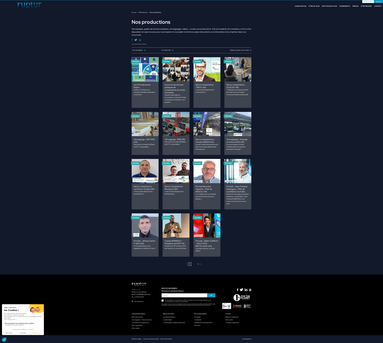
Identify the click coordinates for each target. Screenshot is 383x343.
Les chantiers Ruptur (169, 317)
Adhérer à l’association (232, 317)
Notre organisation (137, 325)
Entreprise (197, 317)
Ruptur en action (329, 6)
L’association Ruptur (138, 314)
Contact (378, 6)
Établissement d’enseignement (203, 322)
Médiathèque (143, 12)
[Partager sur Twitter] (136, 40)
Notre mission (136, 328)
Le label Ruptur (167, 320)
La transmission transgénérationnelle (174, 322)
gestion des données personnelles (202, 305)
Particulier (197, 325)
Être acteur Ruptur (200, 314)
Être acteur (314, 6)
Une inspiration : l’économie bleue (142, 320)
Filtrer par (166, 50)
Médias (355, 6)
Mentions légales (137, 339)
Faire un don (368, 1)
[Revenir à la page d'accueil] (29, 5)
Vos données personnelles (151, 339)
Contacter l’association (232, 322)
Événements (344, 6)
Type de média (137, 50)
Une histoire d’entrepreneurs (140, 322)
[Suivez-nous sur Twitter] (241, 290)
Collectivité (197, 320)
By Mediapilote (246, 339)
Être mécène (366, 6)
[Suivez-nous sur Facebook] (237, 290)
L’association (300, 6)
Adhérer (378, 1)
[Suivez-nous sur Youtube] (250, 290)
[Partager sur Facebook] (132, 40)
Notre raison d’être (137, 317)
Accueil (134, 12)
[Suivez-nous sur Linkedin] (246, 290)
